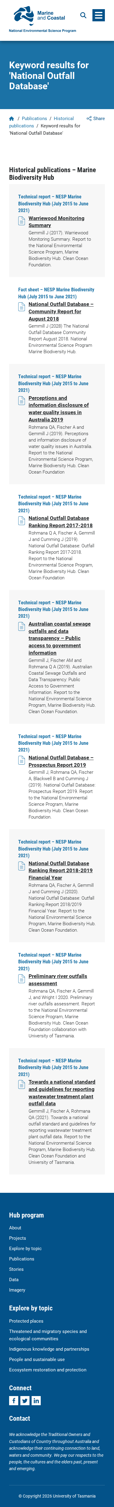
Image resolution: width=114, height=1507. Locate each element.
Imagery (17, 1290)
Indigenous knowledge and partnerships (49, 1349)
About (15, 1227)
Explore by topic (25, 1248)
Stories (16, 1269)
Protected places (26, 1321)
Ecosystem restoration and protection (47, 1370)
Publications (34, 118)
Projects (17, 1238)
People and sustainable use (37, 1359)
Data (14, 1279)
